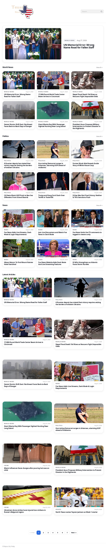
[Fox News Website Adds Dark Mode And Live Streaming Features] (53, 253)
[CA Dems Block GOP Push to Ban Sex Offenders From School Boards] (19, 186)
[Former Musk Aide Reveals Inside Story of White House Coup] (87, 154)
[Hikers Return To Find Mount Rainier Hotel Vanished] (19, 253)
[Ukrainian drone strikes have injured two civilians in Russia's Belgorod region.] (27, 500)
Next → (73, 533)
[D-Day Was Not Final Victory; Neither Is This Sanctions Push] (87, 186)
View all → (99, 67)
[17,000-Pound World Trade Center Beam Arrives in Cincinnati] (53, 85)
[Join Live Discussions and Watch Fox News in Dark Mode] (53, 223)
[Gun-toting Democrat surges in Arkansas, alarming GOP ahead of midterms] (53, 155)
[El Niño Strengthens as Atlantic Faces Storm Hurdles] (87, 253)
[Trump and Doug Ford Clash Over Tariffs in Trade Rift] (53, 186)
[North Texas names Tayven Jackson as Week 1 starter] (78, 501)
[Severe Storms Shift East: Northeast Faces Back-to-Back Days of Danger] (19, 115)
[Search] (101, 11)
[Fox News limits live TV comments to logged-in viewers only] (87, 223)
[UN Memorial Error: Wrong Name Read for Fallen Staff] (53, 44)
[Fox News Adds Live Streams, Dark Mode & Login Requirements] (19, 223)
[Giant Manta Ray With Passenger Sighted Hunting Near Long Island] (53, 115)
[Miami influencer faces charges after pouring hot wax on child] (27, 458)
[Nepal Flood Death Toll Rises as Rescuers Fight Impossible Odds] (87, 85)
